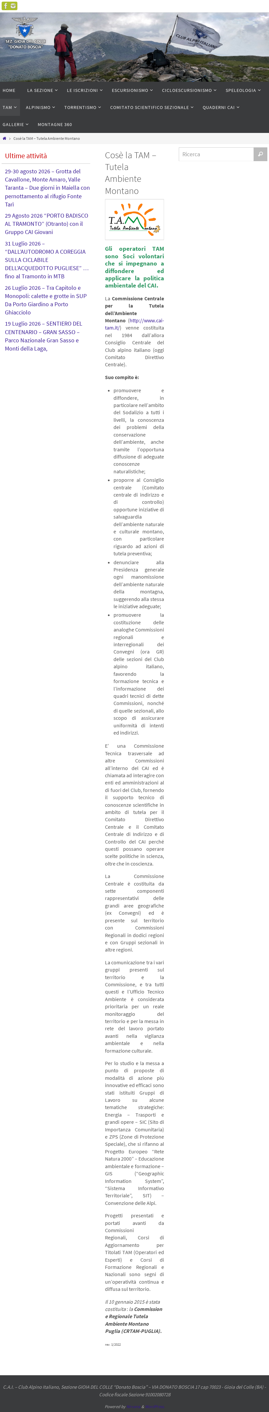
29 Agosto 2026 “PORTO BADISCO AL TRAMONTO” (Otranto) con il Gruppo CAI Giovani (46, 224)
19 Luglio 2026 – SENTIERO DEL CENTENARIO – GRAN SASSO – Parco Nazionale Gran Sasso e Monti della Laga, (43, 336)
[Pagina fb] (6, 6)
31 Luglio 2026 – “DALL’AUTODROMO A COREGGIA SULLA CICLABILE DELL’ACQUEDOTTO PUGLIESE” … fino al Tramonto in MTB (47, 260)
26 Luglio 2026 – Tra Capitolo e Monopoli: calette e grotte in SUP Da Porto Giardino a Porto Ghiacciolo (46, 300)
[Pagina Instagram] (13, 6)
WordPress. (155, 1406)
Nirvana (133, 1406)
